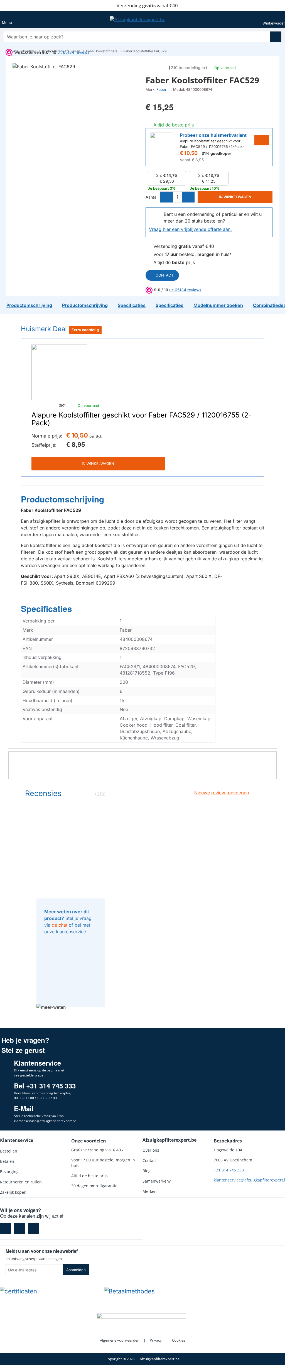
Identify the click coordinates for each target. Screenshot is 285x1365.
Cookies (178, 1340)
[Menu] (7, 19)
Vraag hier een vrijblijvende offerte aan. (190, 229)
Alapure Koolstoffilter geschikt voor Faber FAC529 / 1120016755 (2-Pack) (141, 419)
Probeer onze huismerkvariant (213, 135)
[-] (166, 197)
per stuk (95, 436)
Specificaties (46, 608)
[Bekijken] (276, 19)
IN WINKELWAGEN (98, 463)
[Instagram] (19, 1228)
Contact (164, 275)
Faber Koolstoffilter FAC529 (144, 51)
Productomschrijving (62, 499)
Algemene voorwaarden (119, 1340)
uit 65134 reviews (185, 289)
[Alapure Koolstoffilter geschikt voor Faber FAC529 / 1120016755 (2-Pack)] (59, 372)
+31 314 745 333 (229, 1170)
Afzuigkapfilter (24, 51)
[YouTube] (33, 1228)
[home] (5, 51)
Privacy (156, 1340)
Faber (161, 89)
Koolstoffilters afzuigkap (61, 51)
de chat (59, 925)
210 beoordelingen (188, 67)
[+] (188, 197)
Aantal (151, 197)
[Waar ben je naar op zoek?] (275, 36)
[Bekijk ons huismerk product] (161, 144)
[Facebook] (5, 1228)
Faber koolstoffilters (101, 51)
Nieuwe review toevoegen (221, 792)
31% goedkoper (216, 153)
